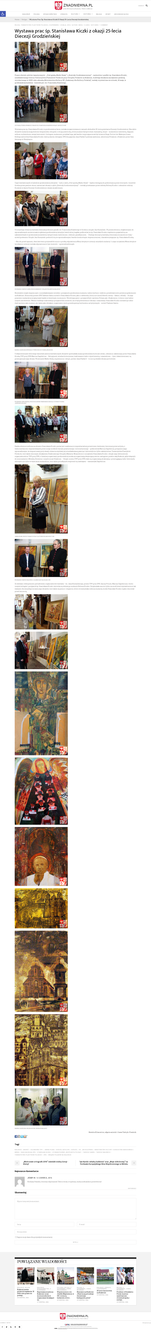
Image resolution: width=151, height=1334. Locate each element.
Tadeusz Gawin (88, 1152)
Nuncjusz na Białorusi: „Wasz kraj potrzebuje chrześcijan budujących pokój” (85, 1295)
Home (17, 19)
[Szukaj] (146, 5)
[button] (3, 14)
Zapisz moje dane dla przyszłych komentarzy (34, 1237)
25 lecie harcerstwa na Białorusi (104, 1292)
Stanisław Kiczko (44, 1152)
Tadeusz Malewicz (103, 1152)
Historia (60, 1287)
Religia (24, 19)
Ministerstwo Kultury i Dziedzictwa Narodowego (114, 1149)
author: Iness (77, 25)
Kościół (74, 1149)
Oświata (107, 1287)
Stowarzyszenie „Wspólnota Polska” (66, 1152)
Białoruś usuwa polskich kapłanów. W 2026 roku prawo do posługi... (25, 1292)
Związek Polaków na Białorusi (59, 1155)
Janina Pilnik (49, 1149)
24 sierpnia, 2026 (122, 1302)
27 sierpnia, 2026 (43, 1302)
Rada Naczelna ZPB (28, 1152)
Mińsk (17, 1152)
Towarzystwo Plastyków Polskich (34, 25)
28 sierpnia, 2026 (23, 1297)
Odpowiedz (132, 1188)
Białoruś (18, 1149)
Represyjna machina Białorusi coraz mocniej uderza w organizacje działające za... (45, 1296)
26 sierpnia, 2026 (62, 1300)
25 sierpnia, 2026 (82, 1300)
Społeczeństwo (43, 1289)
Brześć (26, 1149)
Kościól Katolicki (63, 1149)
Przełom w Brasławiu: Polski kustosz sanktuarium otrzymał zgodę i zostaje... (125, 1296)
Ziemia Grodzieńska (64, 1289)
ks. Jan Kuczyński (86, 1149)
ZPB (45, 1155)
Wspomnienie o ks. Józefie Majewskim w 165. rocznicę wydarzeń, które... (65, 1295)
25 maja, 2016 (65, 25)
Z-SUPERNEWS (54, 25)
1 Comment (104, 25)
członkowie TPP (36, 1149)
